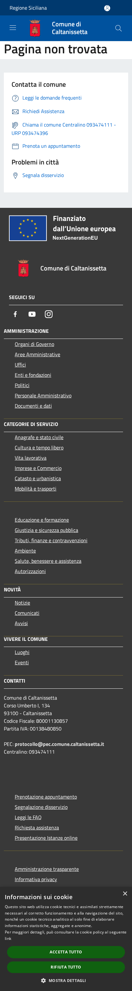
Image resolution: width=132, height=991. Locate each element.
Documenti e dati (33, 406)
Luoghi (22, 652)
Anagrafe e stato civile (39, 437)
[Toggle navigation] (13, 27)
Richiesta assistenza (37, 827)
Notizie (22, 602)
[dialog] (66, 939)
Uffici (20, 364)
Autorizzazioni (30, 571)
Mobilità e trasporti (35, 488)
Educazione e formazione (42, 520)
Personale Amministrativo (43, 395)
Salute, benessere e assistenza (48, 561)
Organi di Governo (34, 344)
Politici (22, 385)
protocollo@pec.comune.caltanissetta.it (59, 744)
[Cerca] (118, 28)
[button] (66, 980)
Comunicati (27, 613)
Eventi (22, 662)
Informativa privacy (36, 879)
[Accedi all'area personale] (107, 8)
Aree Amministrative (37, 354)
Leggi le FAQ (28, 817)
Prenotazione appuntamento (46, 797)
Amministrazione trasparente (47, 869)
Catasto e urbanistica (38, 478)
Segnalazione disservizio (41, 807)
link (8, 938)
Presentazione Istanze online (46, 838)
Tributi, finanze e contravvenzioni (51, 540)
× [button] (124, 893)
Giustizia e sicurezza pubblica (46, 530)
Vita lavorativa (30, 458)
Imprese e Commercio (38, 468)
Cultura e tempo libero (39, 447)
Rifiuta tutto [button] (66, 967)
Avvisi (21, 623)
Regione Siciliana (28, 8)
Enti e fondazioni (33, 375)
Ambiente (25, 550)
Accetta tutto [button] (66, 952)
